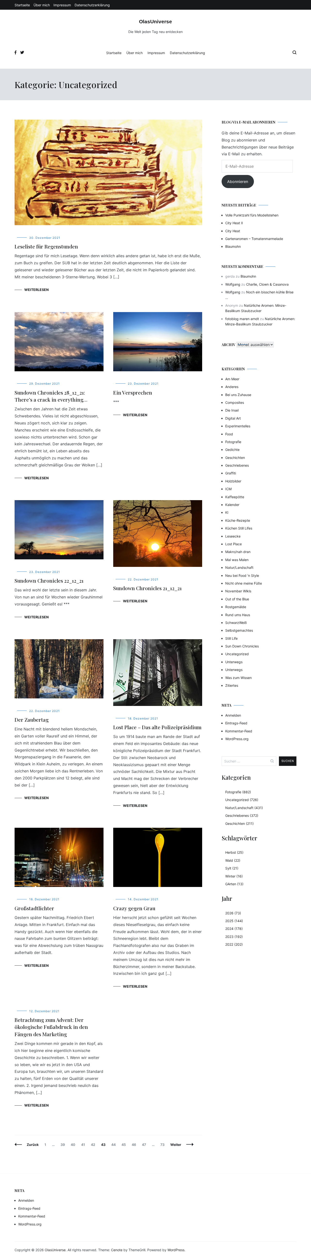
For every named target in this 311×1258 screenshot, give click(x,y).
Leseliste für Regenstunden (46, 246)
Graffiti (230, 473)
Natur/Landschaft (239, 567)
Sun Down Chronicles (242, 646)
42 (94, 1144)
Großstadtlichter (34, 908)
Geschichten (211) (239, 823)
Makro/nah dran (238, 552)
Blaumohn (233, 246)
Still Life (231, 638)
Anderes (231, 387)
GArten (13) (234, 884)
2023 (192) (234, 937)
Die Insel (232, 410)
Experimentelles (237, 426)
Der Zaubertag (32, 719)
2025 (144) (234, 921)
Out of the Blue (237, 599)
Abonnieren (237, 181)
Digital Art (233, 418)
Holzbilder (233, 481)
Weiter (175, 1144)
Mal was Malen (237, 560)
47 (145, 1144)
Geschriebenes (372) (241, 815)
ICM (228, 489)
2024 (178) (234, 929)
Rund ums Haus (237, 615)
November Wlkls (238, 591)
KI (226, 512)
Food (229, 434)
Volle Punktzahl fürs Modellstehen (251, 215)
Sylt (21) (231, 868)
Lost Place (233, 544)
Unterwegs (233, 662)
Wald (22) (232, 860)
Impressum (62, 5)
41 (84, 1144)
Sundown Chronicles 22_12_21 (49, 580)
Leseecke (233, 536)
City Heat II (234, 223)
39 (63, 1144)
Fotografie (233, 442)
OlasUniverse (155, 21)
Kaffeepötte (234, 497)
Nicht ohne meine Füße (243, 583)
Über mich (42, 5)
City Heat (232, 231)
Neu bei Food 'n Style (242, 575)
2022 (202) (234, 944)
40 (74, 1144)
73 (163, 1144)
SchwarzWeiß (236, 623)
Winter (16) (234, 876)
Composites (234, 402)
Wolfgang (232, 284)
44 (114, 1144)
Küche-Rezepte (237, 520)
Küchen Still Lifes (238, 528)
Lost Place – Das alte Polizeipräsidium (157, 727)
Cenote (116, 1250)
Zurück (33, 1144)
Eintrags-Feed (236, 723)
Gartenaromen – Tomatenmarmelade (254, 239)
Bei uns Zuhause (238, 395)
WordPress (175, 1250)
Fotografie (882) (238, 792)
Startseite (22, 5)
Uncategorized (237, 654)
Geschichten (235, 457)
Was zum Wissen (238, 678)
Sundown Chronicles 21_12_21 (147, 588)
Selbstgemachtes (239, 630)
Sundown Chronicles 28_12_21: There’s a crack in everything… (51, 396)
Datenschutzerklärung (92, 5)
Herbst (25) (234, 852)
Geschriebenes (237, 465)
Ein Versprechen (132, 392)
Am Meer (232, 379)
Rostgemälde (235, 607)
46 (134, 1144)
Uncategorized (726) (241, 800)
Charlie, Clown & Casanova (267, 284)
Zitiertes (231, 685)
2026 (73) (233, 913)
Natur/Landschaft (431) (244, 808)
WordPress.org (237, 739)
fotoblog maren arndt (242, 319)
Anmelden (233, 715)
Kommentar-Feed (238, 731)
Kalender (232, 505)
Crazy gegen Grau (134, 908)
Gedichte (232, 449)
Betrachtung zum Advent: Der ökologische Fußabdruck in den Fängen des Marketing (51, 1026)
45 (124, 1144)
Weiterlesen (36, 290)
